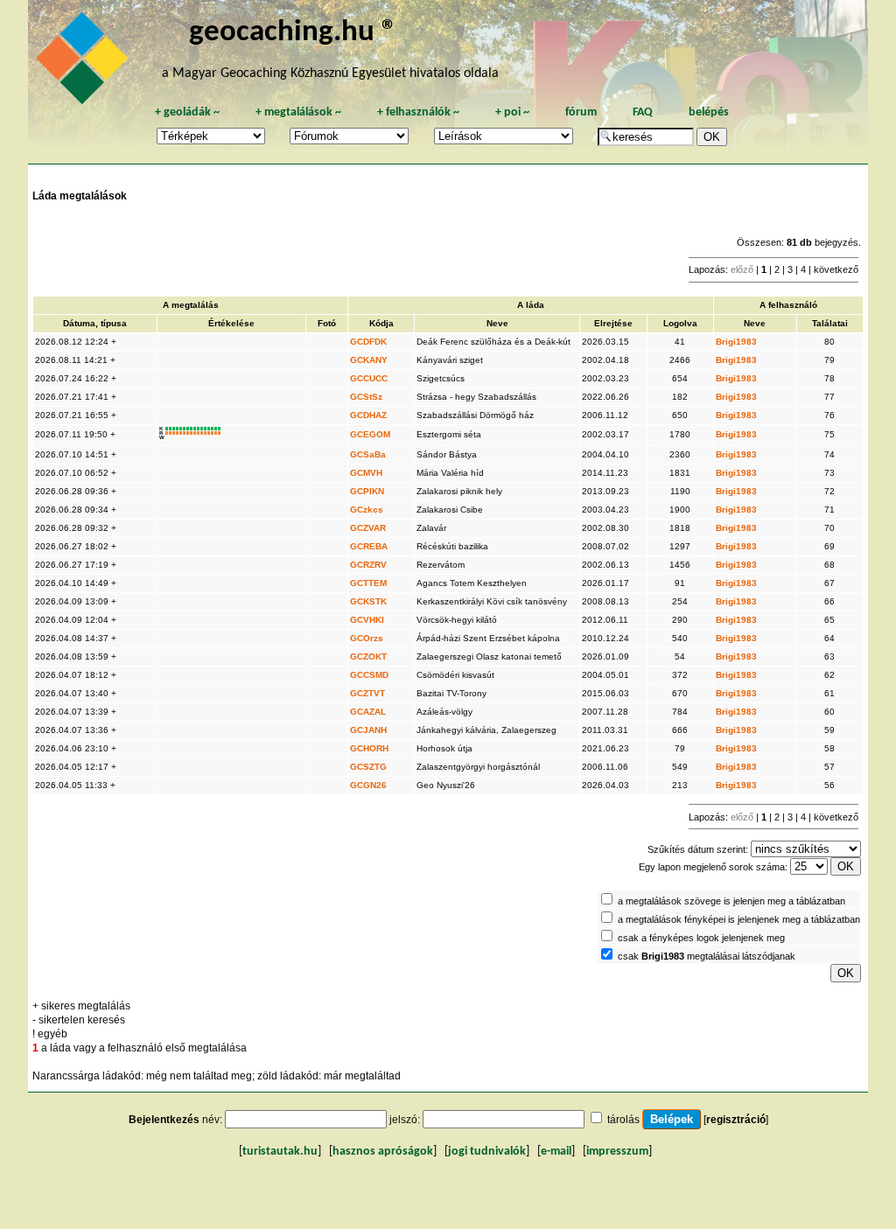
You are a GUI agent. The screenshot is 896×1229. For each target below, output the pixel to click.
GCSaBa (368, 454)
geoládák (187, 112)
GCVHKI (367, 620)
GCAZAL (368, 711)
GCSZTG (368, 767)
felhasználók (418, 112)
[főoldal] (84, 63)
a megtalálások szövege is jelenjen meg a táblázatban (731, 901)
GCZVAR (368, 528)
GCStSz (366, 397)
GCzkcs (366, 509)
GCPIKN (367, 491)
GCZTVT (367, 693)
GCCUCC (369, 378)
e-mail (556, 1151)
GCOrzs (366, 638)
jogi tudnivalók (487, 1151)
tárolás (623, 1120)
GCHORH (369, 748)
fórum (581, 112)
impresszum (617, 1151)
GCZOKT (368, 656)
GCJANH (368, 730)
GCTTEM (368, 583)
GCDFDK (368, 341)
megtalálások (298, 112)
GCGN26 (368, 785)
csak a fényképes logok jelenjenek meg (701, 937)
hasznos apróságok (382, 1151)
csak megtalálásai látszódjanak (706, 956)
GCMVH (366, 473)
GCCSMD (369, 675)
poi (512, 112)
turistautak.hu (280, 1151)
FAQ (643, 112)
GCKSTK (368, 601)
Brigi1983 (736, 341)
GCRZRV (368, 564)
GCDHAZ (368, 415)
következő (836, 269)
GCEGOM (370, 434)
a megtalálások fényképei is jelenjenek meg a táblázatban (739, 919)
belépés (709, 112)
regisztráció (736, 1120)
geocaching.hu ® (293, 32)
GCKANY (369, 360)
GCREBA (369, 546)
